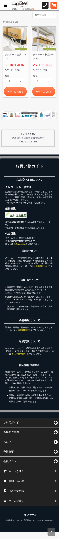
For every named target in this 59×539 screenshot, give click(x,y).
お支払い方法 (20, 244)
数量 (7, 76)
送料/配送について (42, 266)
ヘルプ (7, 442)
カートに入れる (15, 91)
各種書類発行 (24, 330)
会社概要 (8, 451)
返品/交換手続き (19, 354)
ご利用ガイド (11, 422)
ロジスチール (29, 514)
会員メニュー (11, 461)
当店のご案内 (11, 432)
